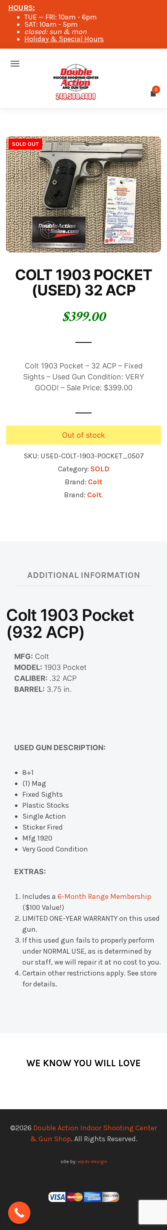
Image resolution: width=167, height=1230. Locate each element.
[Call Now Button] (19, 1213)
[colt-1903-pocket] (83, 193)
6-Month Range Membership (104, 896)
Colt (95, 481)
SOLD (99, 468)
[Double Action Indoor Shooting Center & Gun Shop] (83, 64)
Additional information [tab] (83, 575)
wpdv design (92, 1161)
